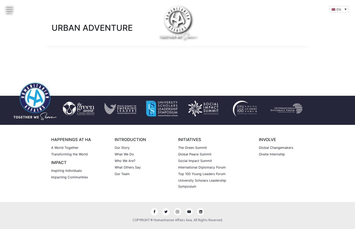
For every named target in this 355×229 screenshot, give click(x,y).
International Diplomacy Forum (202, 167)
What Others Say (128, 167)
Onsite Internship (272, 154)
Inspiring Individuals (66, 171)
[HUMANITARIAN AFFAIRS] (177, 22)
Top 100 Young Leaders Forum (202, 174)
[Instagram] (177, 211)
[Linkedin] (200, 211)
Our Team (122, 174)
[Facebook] (154, 211)
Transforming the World (69, 154)
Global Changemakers (276, 148)
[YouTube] (189, 211)
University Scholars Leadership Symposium (202, 183)
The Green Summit (192, 148)
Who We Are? (125, 161)
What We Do (124, 154)
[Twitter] (165, 211)
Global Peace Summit (194, 154)
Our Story (122, 148)
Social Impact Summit (195, 161)
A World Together (64, 148)
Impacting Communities (69, 177)
